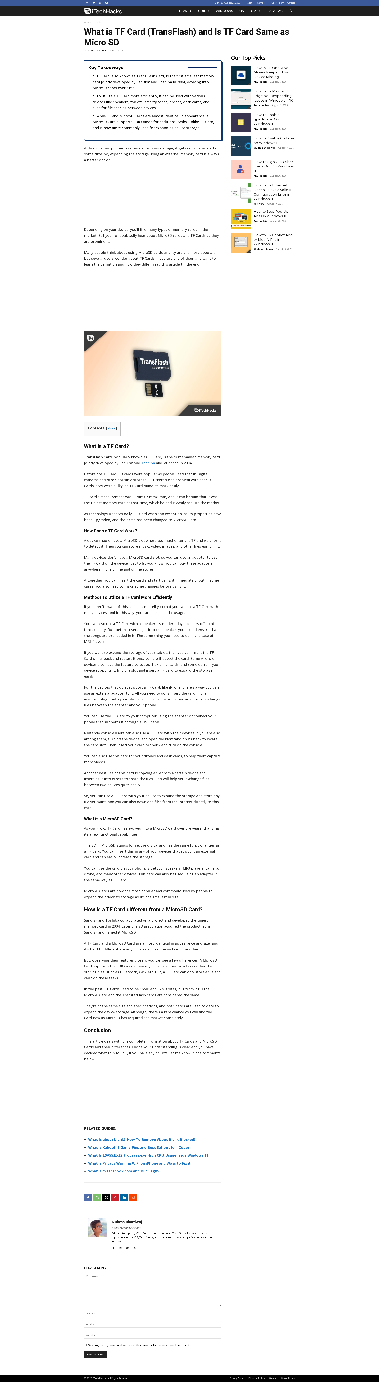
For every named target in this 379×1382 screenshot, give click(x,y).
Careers (291, 2)
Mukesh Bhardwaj (97, 50)
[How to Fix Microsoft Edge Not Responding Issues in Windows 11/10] (241, 99)
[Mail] (129, 1248)
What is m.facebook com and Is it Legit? (123, 1171)
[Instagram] (122, 1248)
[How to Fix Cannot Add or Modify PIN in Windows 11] (241, 243)
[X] (100, 3)
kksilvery (259, 203)
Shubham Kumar (263, 248)
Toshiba (148, 463)
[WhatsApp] (97, 1197)
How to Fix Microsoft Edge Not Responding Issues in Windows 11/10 (273, 95)
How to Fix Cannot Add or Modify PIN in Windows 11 (273, 239)
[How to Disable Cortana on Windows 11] (241, 146)
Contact (261, 2)
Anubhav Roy (261, 105)
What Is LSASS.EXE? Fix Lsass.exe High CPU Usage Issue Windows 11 (148, 1155)
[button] (290, 11)
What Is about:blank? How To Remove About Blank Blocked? (142, 1139)
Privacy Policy (276, 2)
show (111, 428)
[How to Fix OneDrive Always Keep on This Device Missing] (241, 75)
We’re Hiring (288, 1378)
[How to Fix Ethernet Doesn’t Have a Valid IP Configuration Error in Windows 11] (241, 193)
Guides (204, 11)
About (250, 2)
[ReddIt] (133, 1197)
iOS (241, 11)
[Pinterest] (94, 3)
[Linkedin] (124, 1197)
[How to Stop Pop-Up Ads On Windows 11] (241, 219)
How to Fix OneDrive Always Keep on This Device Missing (271, 72)
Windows (224, 11)
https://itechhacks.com (126, 1227)
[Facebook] (87, 3)
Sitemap (273, 1378)
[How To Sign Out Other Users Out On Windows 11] (241, 169)
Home (87, 22)
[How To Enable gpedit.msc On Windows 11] (241, 122)
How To (186, 11)
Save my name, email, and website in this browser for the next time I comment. (139, 1345)
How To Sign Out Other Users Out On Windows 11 (274, 166)
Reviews (275, 11)
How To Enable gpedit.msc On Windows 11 (267, 119)
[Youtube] (107, 3)
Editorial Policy (256, 1378)
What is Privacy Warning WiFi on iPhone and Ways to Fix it (139, 1163)
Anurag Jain (261, 81)
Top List (256, 11)
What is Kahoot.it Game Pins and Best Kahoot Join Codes (139, 1147)
